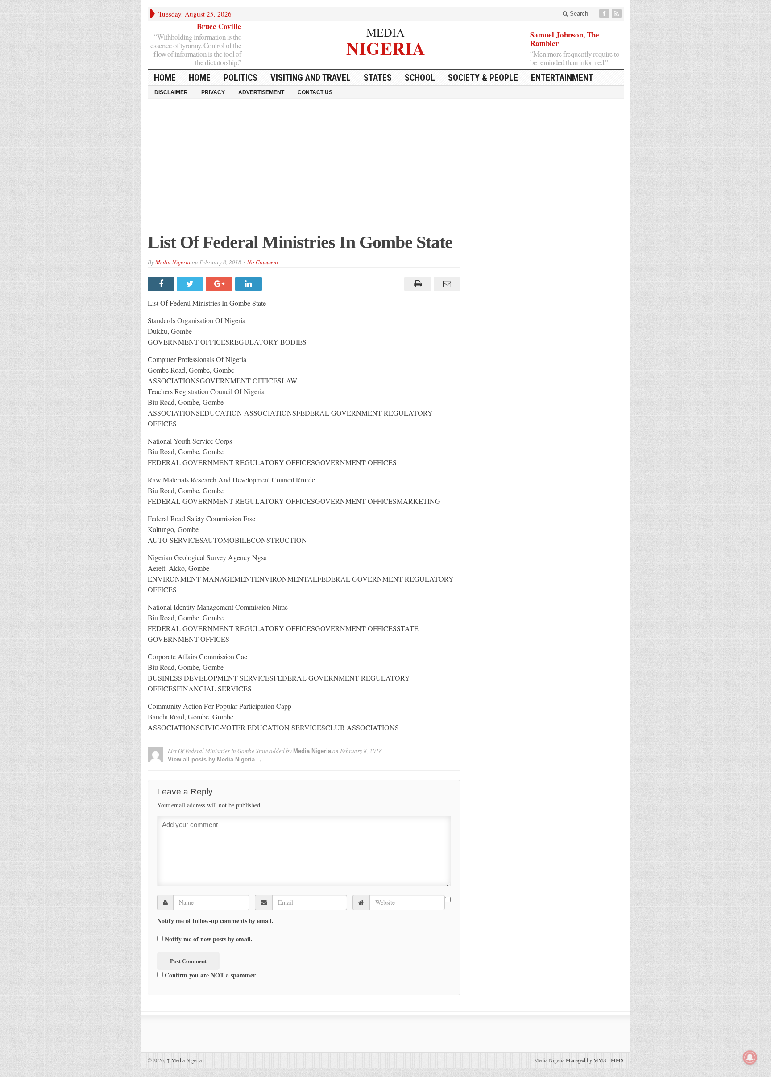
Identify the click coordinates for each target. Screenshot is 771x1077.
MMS (617, 1060)
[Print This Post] (416, 284)
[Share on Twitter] (191, 284)
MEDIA (385, 32)
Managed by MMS (586, 1060)
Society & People (483, 77)
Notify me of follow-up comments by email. (215, 921)
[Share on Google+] (220, 284)
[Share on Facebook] (162, 284)
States (378, 77)
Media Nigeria (173, 262)
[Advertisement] (386, 170)
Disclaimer (171, 92)
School (420, 77)
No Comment (262, 262)
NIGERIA (385, 47)
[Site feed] (617, 13)
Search (578, 13)
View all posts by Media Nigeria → (215, 759)
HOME (165, 77)
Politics (240, 77)
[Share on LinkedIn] (249, 284)
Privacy (213, 92)
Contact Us (315, 92)
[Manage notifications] (750, 1057)
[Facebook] (605, 13)
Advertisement (261, 92)
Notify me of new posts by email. (209, 939)
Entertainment (562, 77)
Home (200, 77)
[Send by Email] (445, 284)
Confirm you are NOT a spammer (209, 974)
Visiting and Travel (310, 77)
